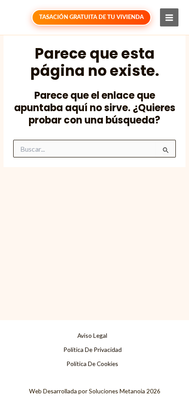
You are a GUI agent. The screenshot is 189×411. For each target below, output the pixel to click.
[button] (91, 17)
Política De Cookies (92, 363)
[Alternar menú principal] (169, 17)
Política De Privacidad (92, 349)
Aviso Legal (92, 335)
